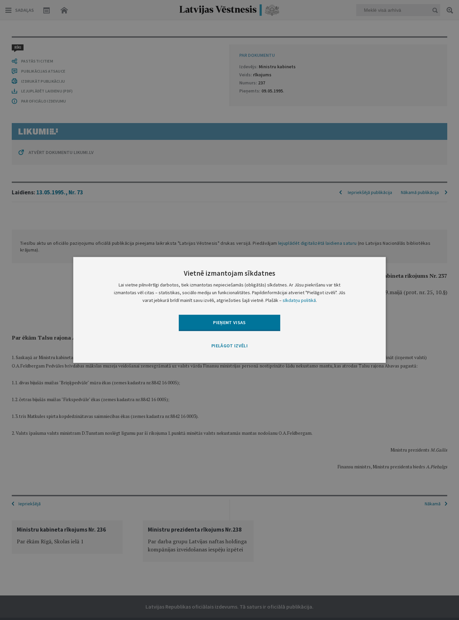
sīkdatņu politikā (299, 301)
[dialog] (229, 310)
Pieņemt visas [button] (229, 322)
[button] (229, 346)
